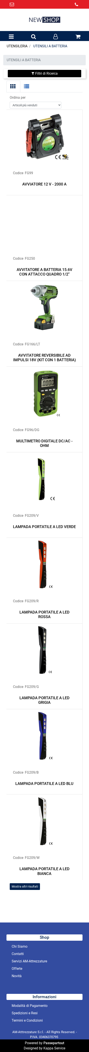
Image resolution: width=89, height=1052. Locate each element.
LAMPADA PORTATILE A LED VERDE (44, 526)
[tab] (13, 86)
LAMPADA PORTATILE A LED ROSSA (44, 614)
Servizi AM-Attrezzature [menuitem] (29, 961)
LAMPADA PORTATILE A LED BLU (44, 783)
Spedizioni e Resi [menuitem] (25, 1013)
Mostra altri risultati (25, 886)
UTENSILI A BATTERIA (50, 46)
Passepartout (53, 1043)
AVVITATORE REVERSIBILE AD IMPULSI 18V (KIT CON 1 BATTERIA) (44, 357)
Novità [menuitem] (17, 976)
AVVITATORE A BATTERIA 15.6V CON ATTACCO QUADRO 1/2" (44, 272)
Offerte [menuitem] (17, 969)
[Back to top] (76, 1039)
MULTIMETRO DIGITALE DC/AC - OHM (44, 443)
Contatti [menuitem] (18, 954)
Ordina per (17, 97)
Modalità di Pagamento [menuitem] (30, 1006)
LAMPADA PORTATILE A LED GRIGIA (44, 700)
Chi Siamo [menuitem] (19, 946)
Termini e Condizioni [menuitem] (27, 1020)
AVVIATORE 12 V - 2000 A (44, 184)
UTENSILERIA (17, 46)
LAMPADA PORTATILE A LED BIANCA (44, 871)
